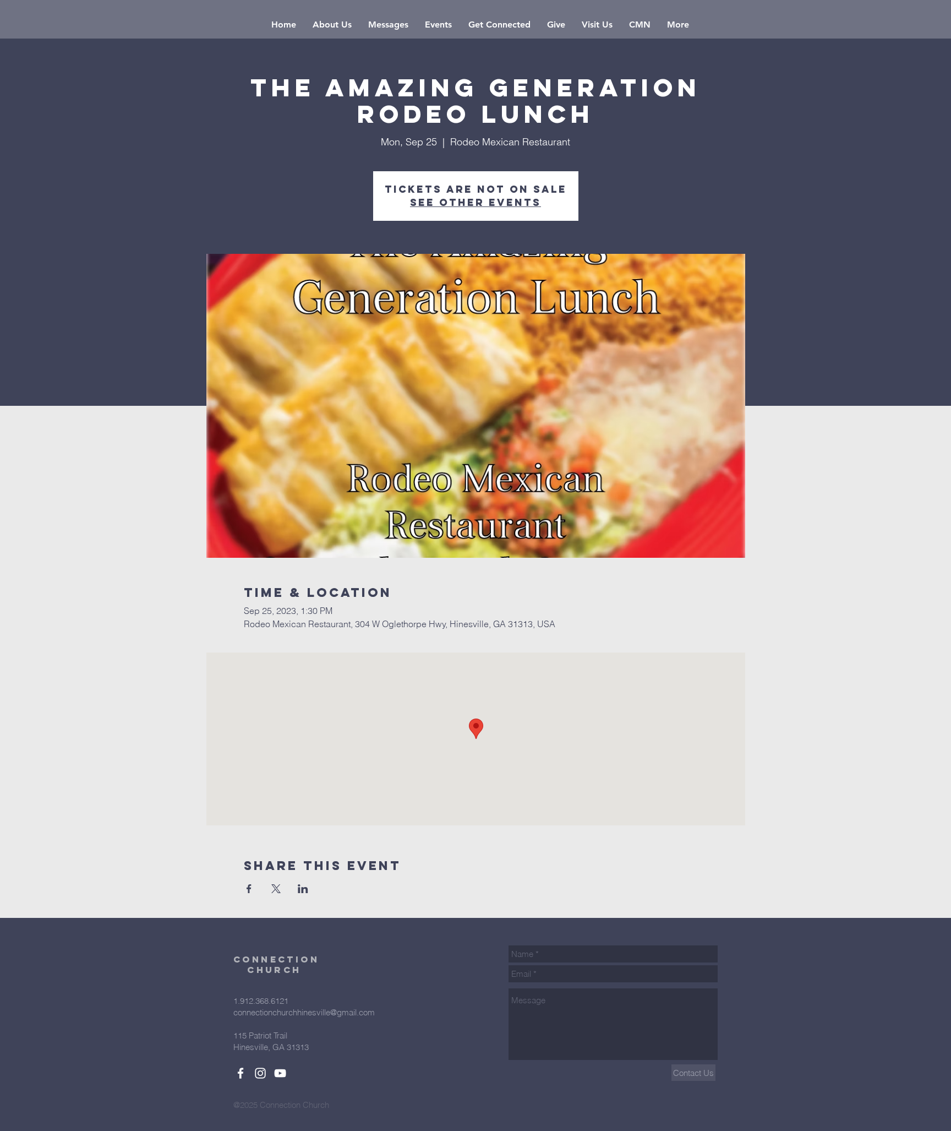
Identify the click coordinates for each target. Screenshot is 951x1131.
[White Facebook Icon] (240, 1073)
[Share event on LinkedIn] (303, 888)
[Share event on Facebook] (249, 888)
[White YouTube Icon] (280, 1073)
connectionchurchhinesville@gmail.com (304, 1012)
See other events (475, 202)
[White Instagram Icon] (260, 1073)
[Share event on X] (276, 888)
